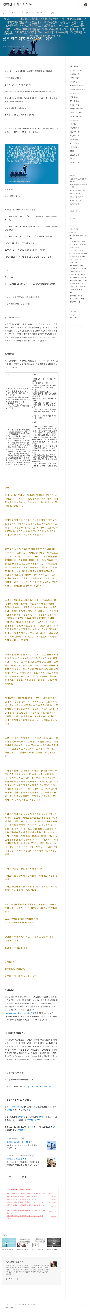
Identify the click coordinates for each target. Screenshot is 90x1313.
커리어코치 (72, 232)
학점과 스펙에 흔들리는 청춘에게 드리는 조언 (24, 1202)
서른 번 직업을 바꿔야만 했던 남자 (77, 236)
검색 (80, 4)
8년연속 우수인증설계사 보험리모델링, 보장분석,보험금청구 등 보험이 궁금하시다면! (24, 1163)
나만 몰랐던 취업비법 (76, 70)
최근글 (71, 211)
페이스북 (71, 326)
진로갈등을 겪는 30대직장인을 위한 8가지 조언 (24, 1193)
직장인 (78, 229)
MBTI (71, 293)
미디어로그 (26, 13)
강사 (70, 299)
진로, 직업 (72, 124)
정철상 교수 (78, 259)
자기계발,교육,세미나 (76, 116)
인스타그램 (77, 326)
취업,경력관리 (73, 120)
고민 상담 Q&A (12, 1189)
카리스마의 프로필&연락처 (77, 190)
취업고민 (72, 244)
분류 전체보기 (73, 66)
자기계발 (82, 256)
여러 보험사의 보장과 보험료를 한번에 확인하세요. (23, 1146)
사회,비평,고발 (74, 128)
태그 (13, 13)
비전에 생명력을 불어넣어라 (77, 241)
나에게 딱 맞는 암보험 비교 (20, 1142)
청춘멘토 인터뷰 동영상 (76, 194)
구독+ (29, 1110)
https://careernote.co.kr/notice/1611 (41, 1086)
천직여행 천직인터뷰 (76, 109)
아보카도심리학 (74, 74)
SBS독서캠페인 (74, 256)
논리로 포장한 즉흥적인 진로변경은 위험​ (22, 1196)
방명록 (53, 13)
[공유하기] (13, 1177)
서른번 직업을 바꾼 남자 (77, 86)
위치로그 (40, 13)
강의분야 (84, 253)
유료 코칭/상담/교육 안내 (76, 197)
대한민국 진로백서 (75, 78)
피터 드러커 (72, 250)
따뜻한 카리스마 (74, 247)
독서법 (82, 299)
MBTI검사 (83, 244)
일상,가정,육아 (74, 143)
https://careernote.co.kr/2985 (19, 922)
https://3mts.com (13, 1138)
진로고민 (72, 229)
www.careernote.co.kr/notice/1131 (20, 1013)
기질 (70, 268)
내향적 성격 (76, 268)
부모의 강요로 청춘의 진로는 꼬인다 (20, 1199)
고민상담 (84, 268)
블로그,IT (72, 151)
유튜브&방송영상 (74, 139)
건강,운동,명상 (74, 155)
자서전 (81, 265)
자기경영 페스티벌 (74, 302)
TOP (85, 1305)
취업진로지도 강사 (74, 253)
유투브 (82, 326)
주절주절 (72, 159)
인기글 (78, 211)
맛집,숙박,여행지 (74, 132)
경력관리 (80, 250)
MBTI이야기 (73, 97)
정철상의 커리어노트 (17, 4)
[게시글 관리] (16, 1177)
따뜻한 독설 (73, 82)
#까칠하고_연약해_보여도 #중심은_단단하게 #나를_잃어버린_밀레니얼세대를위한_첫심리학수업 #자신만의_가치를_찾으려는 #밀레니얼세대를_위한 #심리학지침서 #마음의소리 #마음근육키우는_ (78, 281)
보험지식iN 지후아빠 (17, 1159)
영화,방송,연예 (74, 136)
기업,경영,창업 (74, 147)
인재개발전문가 (74, 262)
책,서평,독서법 (74, 105)
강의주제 (76, 299)
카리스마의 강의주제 (75, 200)
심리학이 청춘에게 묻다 (76, 89)
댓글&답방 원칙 (74, 204)
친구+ (49, 1107)
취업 (77, 244)
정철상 (71, 259)
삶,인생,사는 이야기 (75, 113)
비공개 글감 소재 (74, 162)
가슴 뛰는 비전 (74, 93)
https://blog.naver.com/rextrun (19, 1155)
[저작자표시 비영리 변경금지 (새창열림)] (32, 1177)
